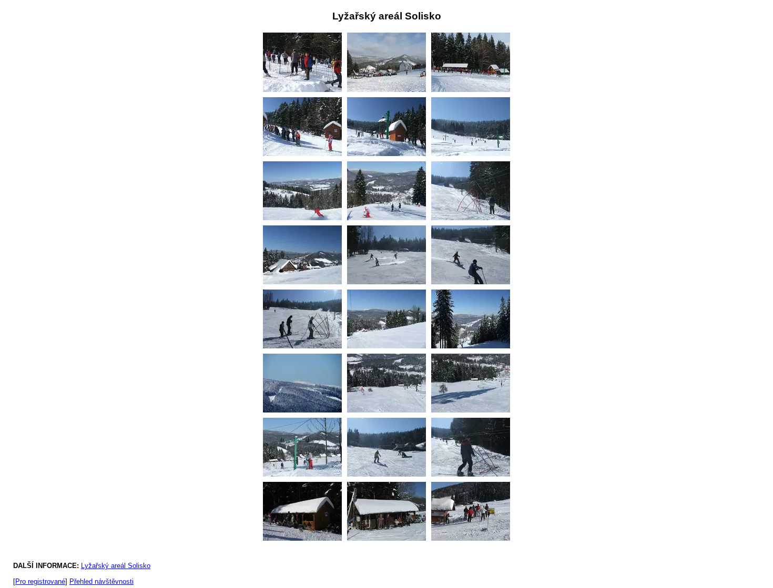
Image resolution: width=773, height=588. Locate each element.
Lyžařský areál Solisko (115, 566)
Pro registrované (40, 581)
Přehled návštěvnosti (101, 581)
